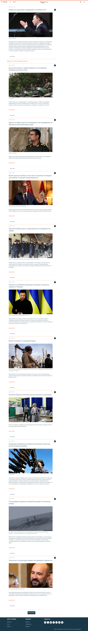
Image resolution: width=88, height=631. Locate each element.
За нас (8, 624)
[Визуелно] (80, 2)
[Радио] (84, 2)
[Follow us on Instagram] (54, 622)
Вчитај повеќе (31, 612)
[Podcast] (59, 622)
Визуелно (28, 621)
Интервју (28, 626)
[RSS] (56, 622)
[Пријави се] (62, 622)
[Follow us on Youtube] (51, 622)
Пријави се (9, 621)
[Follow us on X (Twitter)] (48, 622)
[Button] (12, 56)
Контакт (9, 626)
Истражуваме (28, 624)
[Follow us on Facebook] (45, 622)
